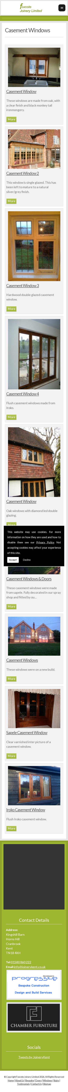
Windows (47, 1080)
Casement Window (21, 91)
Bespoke (29, 1080)
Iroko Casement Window (25, 809)
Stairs (56, 1080)
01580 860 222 (21, 962)
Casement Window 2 (22, 173)
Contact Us (36, 1084)
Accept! (13, 559)
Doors (38, 1080)
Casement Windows (22, 660)
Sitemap (47, 1084)
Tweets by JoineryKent (34, 1057)
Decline (27, 559)
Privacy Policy (45, 542)
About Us (19, 1080)
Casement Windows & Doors (28, 578)
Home (11, 1080)
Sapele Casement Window (26, 732)
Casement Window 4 (22, 393)
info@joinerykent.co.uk (30, 967)
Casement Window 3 (22, 285)
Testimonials (23, 1084)
